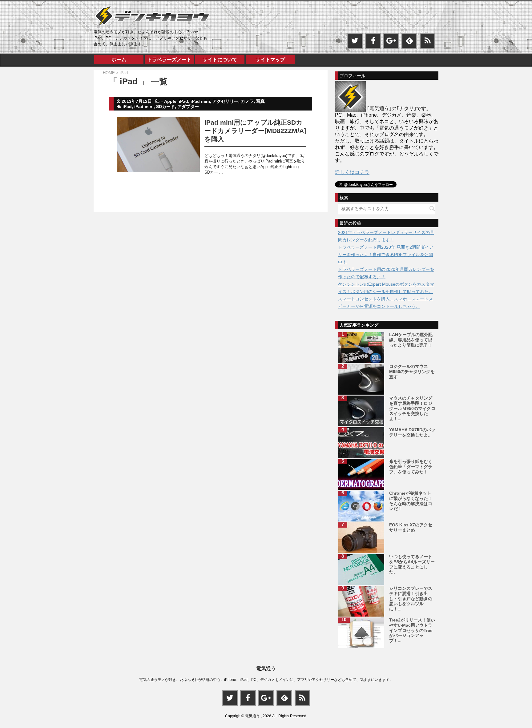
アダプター (188, 106)
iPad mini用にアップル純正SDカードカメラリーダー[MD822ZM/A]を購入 (255, 131)
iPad (183, 101)
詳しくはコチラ (352, 172)
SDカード (165, 106)
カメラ (247, 101)
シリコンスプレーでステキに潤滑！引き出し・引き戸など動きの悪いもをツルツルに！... (410, 598)
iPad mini (200, 101)
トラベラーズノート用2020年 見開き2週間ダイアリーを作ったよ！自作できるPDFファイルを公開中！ (385, 254)
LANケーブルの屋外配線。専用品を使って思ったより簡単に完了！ (411, 340)
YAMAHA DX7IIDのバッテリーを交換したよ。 (412, 432)
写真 (260, 101)
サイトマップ (270, 59)
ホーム (118, 59)
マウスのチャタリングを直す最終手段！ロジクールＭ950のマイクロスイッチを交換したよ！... (412, 408)
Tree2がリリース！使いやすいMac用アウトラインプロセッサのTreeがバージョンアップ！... (412, 630)
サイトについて (220, 59)
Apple (170, 101)
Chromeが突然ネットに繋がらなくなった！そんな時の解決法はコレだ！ (410, 501)
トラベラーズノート (169, 59)
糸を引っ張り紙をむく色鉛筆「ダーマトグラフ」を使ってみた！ (410, 466)
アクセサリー (225, 101)
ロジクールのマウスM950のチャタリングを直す (412, 371)
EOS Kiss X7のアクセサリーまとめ (410, 527)
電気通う (266, 668)
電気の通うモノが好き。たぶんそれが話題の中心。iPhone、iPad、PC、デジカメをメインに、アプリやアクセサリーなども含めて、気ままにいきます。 (266, 680)
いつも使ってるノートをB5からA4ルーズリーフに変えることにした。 (412, 564)
